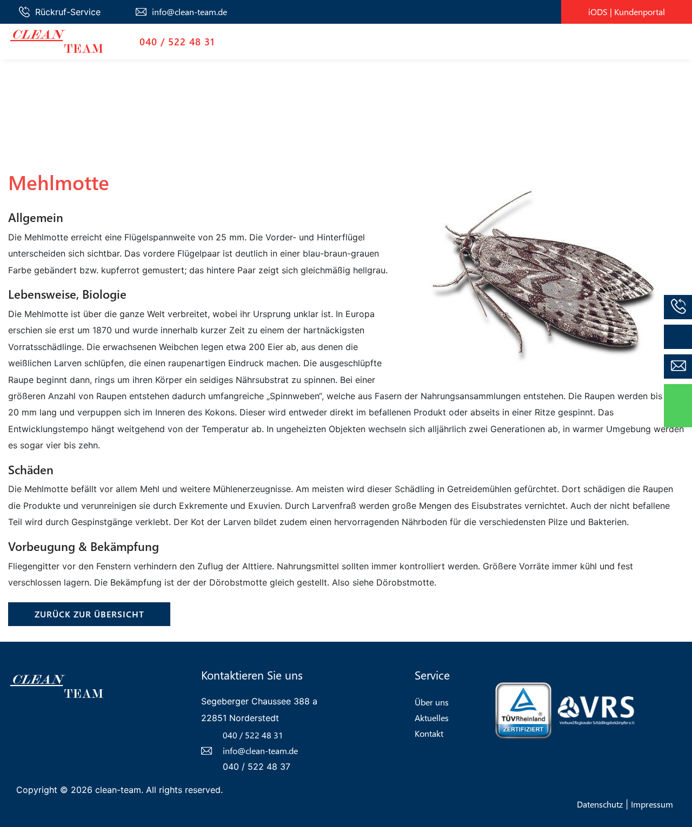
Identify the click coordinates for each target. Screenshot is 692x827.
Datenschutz (600, 804)
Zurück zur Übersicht (89, 614)
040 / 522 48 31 (177, 41)
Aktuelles (432, 717)
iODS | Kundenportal (626, 11)
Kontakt (429, 733)
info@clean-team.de (189, 11)
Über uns (432, 702)
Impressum (652, 804)
